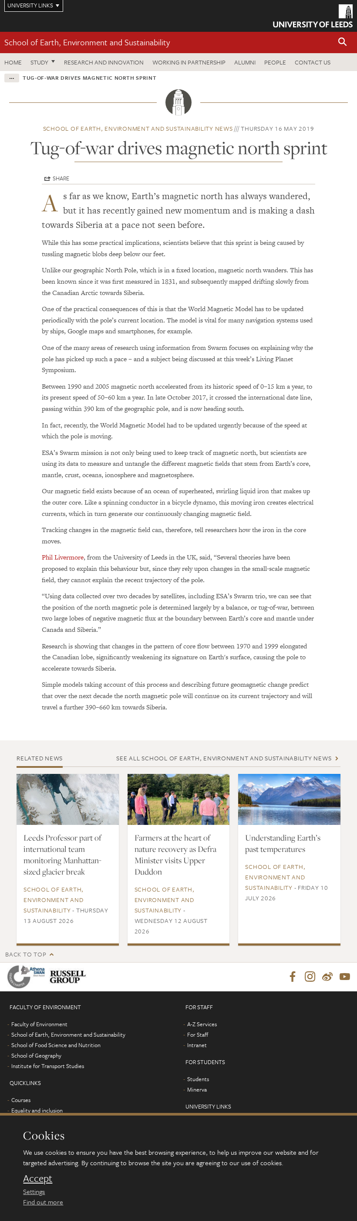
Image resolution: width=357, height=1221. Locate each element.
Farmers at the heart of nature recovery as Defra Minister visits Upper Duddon (175, 854)
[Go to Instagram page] (310, 977)
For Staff (197, 1034)
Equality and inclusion (37, 1110)
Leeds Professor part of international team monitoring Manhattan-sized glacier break (62, 854)
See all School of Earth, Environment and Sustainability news (223, 758)
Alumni (245, 62)
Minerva (197, 1089)
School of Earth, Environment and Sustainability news (138, 128)
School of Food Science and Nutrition (56, 1045)
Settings (34, 1191)
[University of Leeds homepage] (313, 15)
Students (198, 1079)
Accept (37, 1178)
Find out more (43, 1202)
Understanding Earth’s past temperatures (282, 843)
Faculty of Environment (39, 1024)
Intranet (197, 1045)
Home (13, 62)
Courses (20, 1100)
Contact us (312, 62)
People (275, 62)
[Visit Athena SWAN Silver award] (28, 977)
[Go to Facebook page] (292, 977)
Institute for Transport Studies (47, 1066)
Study (39, 62)
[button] (343, 42)
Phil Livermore (63, 557)
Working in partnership (189, 62)
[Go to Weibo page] (327, 977)
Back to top (25, 954)
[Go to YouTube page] (345, 977)
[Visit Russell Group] (69, 977)
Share (61, 178)
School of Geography (36, 1055)
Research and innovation (104, 62)
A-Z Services (202, 1024)
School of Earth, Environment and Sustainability (87, 42)
